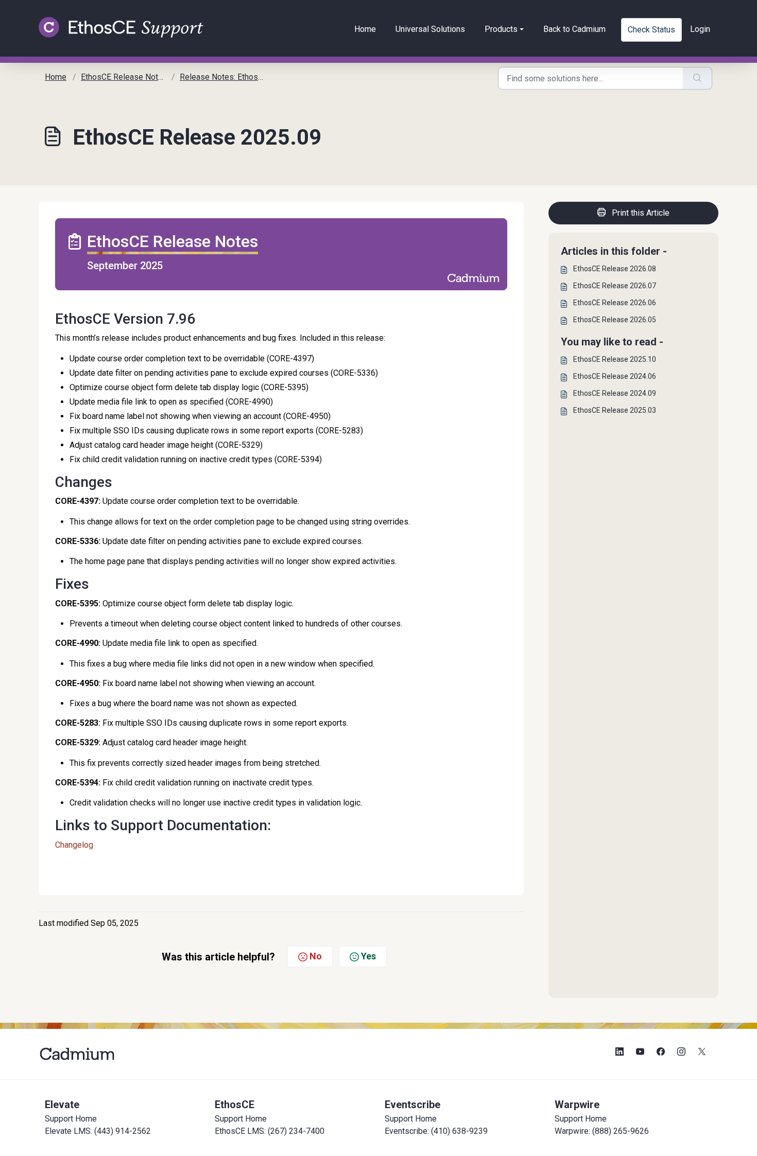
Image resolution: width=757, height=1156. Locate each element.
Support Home (71, 1119)
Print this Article (640, 213)
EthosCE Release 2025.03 (614, 410)
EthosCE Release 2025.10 (614, 359)
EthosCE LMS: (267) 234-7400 (269, 1131)
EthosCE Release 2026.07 (614, 286)
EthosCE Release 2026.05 (614, 320)
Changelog (74, 845)
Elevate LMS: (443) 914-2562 (98, 1131)
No (315, 956)
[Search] (697, 78)
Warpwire (577, 1104)
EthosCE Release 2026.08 (614, 269)
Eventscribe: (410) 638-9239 (436, 1131)
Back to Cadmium (574, 29)
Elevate (62, 1104)
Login (700, 29)
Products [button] (501, 29)
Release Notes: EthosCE (224, 77)
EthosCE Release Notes (124, 77)
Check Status (651, 29)
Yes (368, 956)
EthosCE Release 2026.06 (614, 303)
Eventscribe (412, 1104)
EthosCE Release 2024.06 (614, 376)
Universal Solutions (430, 29)
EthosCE (234, 1104)
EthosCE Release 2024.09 (614, 393)
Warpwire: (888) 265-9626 (602, 1131)
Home (365, 29)
